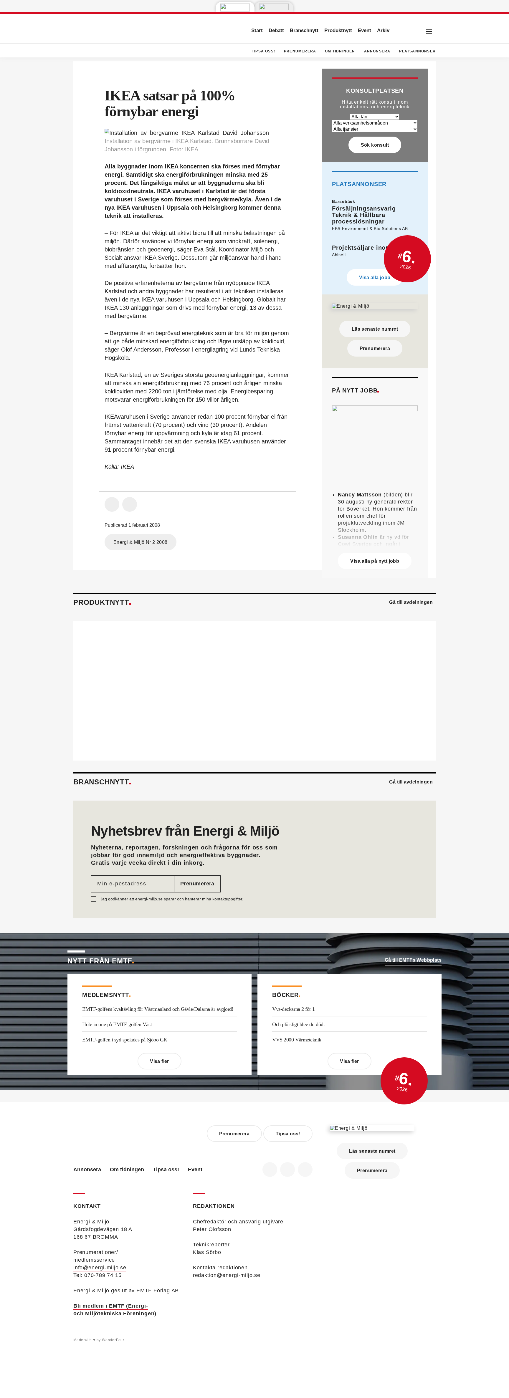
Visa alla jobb (375, 277)
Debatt (276, 30)
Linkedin (287, 1169)
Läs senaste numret (375, 329)
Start (257, 30)
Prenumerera (300, 51)
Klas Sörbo (207, 1252)
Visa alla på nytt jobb (374, 561)
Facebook (269, 1169)
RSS (305, 1169)
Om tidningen (340, 51)
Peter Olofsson (212, 1229)
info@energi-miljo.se (99, 1268)
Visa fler (159, 1061)
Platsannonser (417, 51)
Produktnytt (338, 30)
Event (364, 30)
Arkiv (383, 30)
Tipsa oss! (263, 51)
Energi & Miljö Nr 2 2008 (140, 542)
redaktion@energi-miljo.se (226, 1275)
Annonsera (377, 51)
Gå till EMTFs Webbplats (413, 960)
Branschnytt (304, 30)
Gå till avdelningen (411, 602)
